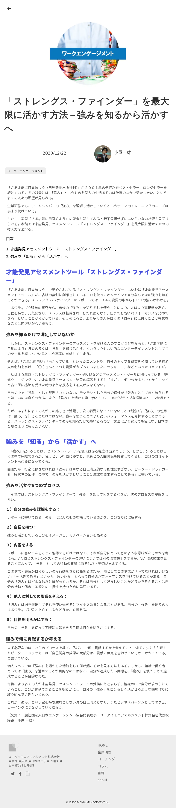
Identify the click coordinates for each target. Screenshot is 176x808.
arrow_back (9, 8)
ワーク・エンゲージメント (25, 171)
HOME (103, 745)
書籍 (101, 772)
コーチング (106, 758)
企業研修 (104, 752)
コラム (103, 766)
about (102, 779)
